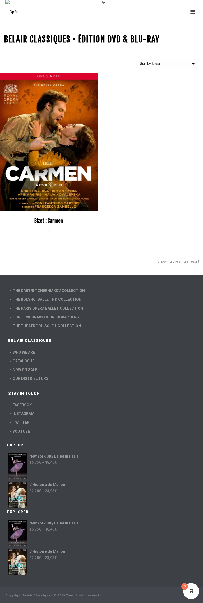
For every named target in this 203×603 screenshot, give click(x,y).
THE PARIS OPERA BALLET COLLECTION (48, 308)
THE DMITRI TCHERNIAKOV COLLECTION (49, 291)
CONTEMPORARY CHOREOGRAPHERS (46, 317)
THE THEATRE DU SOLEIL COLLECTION (47, 326)
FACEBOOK (22, 405)
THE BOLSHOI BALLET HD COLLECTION (47, 299)
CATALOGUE (23, 361)
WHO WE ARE (24, 352)
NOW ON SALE (25, 370)
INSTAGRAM (23, 414)
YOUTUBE (21, 431)
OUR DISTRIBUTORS (30, 378)
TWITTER (21, 422)
